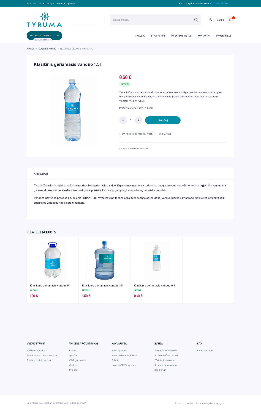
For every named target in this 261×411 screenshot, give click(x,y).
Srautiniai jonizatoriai (165, 365)
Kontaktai (204, 35)
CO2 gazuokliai (77, 360)
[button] (137, 134)
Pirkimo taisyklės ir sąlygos (210, 403)
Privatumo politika (184, 403)
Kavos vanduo (205, 350)
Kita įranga (160, 369)
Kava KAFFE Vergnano (124, 365)
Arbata (115, 360)
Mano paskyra (46, 3)
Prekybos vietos (181, 35)
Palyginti (167, 134)
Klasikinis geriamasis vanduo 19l (102, 285)
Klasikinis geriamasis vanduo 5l (49, 285)
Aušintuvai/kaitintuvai (166, 355)
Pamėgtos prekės (66, 3)
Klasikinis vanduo (47, 48)
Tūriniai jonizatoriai (164, 360)
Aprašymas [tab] (41, 173)
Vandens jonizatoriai (165, 350)
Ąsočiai (73, 355)
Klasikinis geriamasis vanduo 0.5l (155, 285)
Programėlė (223, 35)
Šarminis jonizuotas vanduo (42, 355)
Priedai (73, 369)
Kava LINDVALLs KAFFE (124, 355)
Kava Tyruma (119, 350)
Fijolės (72, 350)
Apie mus (31, 3)
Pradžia (140, 35)
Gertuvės (74, 365)
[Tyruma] (44, 19)
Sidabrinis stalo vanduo (39, 360)
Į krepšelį (163, 120)
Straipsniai (158, 35)
